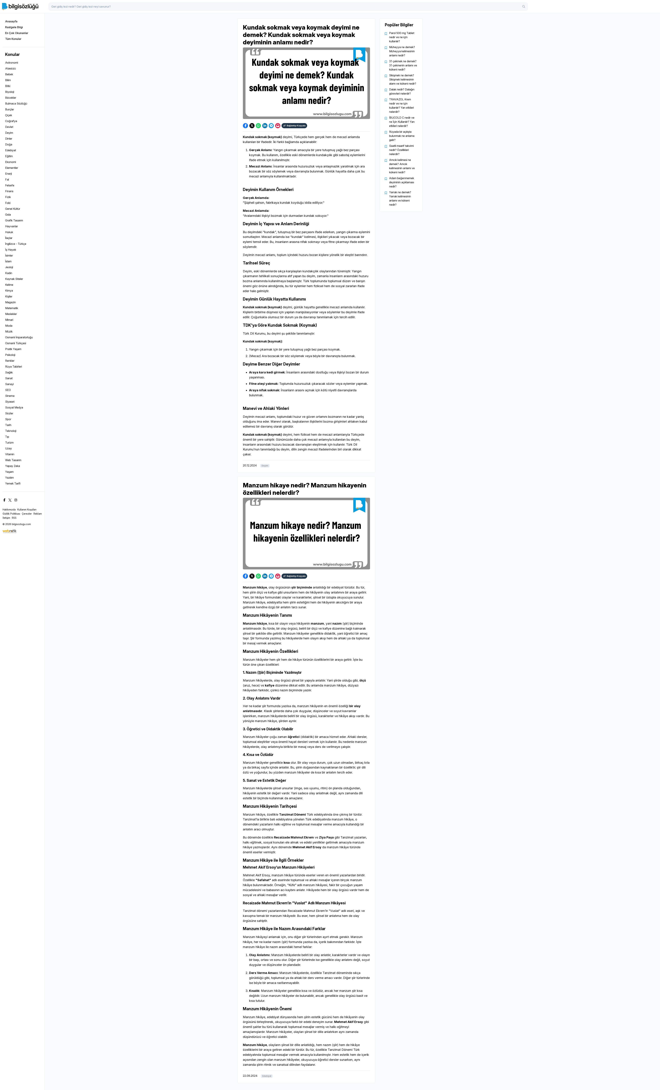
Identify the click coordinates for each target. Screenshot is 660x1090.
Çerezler (27, 513)
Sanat (9, 378)
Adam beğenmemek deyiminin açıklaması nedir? (401, 182)
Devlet (9, 127)
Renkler (9, 360)
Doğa (8, 144)
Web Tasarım (13, 460)
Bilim (8, 80)
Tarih (8, 425)
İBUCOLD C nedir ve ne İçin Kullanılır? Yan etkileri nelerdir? (402, 122)
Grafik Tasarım (14, 220)
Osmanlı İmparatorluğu (19, 337)
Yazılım (9, 477)
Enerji (8, 173)
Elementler (11, 168)
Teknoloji (10, 431)
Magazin (10, 302)
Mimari (9, 319)
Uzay (8, 448)
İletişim (6, 517)
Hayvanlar (11, 226)
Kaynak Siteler (14, 279)
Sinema (9, 395)
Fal (7, 179)
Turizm (9, 442)
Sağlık (9, 372)
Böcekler (10, 97)
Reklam (38, 513)
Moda (8, 325)
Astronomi (11, 62)
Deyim (9, 132)
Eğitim (9, 156)
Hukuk (9, 232)
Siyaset (9, 401)
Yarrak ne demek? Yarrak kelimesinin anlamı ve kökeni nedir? (400, 198)
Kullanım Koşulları (26, 509)
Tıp (7, 436)
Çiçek (8, 115)
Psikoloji (10, 355)
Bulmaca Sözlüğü (16, 103)
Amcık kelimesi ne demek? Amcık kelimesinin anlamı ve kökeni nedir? (402, 166)
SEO (8, 390)
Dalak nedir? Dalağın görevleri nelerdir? (401, 91)
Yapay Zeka (12, 466)
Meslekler (11, 314)
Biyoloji (9, 92)
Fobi (7, 203)
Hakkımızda (9, 509)
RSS (14, 517)
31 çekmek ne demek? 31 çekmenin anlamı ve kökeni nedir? (403, 65)
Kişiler (8, 296)
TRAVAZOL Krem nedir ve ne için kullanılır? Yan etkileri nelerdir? (401, 105)
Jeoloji (9, 267)
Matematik (11, 308)
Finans (9, 191)
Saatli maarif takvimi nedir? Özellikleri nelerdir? (401, 150)
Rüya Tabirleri (13, 366)
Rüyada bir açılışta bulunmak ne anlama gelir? (401, 136)
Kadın (8, 273)
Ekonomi (10, 162)
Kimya (9, 290)
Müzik (9, 331)
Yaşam (9, 471)
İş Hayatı (10, 249)
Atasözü (10, 68)
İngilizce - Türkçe (15, 244)
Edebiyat (10, 150)
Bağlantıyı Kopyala (296, 125)
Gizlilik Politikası (11, 513)
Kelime (9, 284)
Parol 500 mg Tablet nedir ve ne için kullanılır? (401, 37)
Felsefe (9, 185)
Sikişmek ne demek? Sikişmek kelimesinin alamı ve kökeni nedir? (402, 79)
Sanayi (9, 384)
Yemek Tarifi (12, 483)
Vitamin (9, 454)
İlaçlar (8, 238)
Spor (8, 419)
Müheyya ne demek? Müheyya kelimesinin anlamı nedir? (402, 51)
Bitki (7, 86)
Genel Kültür (12, 208)
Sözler (9, 413)
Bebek (9, 74)
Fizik (8, 197)
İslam (8, 261)
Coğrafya (11, 121)
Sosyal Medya (14, 407)
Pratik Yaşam (13, 349)
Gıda (8, 214)
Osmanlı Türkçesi (15, 343)
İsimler (9, 255)
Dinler (8, 138)
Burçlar (9, 109)
